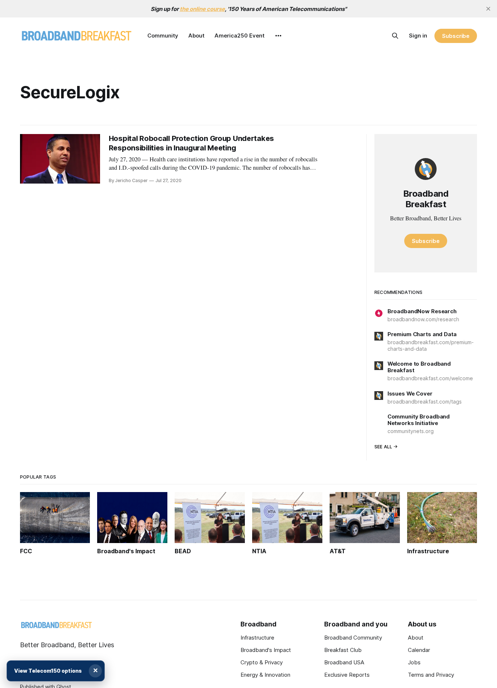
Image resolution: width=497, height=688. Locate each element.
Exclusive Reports (347, 674)
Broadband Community (353, 637)
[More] (278, 36)
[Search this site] (395, 36)
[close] (488, 9)
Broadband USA (344, 662)
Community (162, 35)
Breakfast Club (343, 649)
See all (383, 446)
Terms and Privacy (431, 674)
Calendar (419, 649)
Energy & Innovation (265, 674)
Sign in (418, 35)
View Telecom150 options (48, 671)
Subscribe (455, 35)
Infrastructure (257, 637)
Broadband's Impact (265, 649)
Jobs (414, 662)
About (196, 35)
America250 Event (240, 35)
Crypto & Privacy (261, 662)
